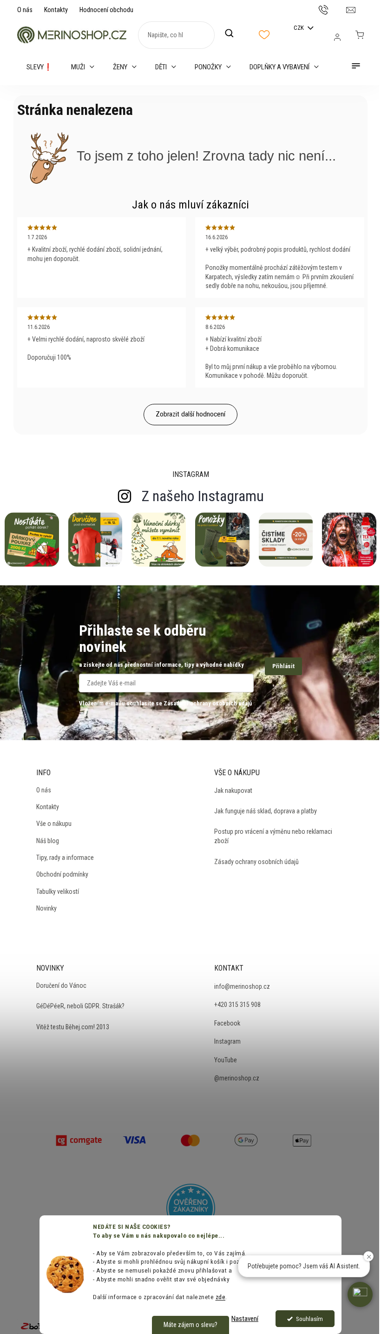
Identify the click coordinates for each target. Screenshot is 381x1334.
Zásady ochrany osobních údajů (256, 861)
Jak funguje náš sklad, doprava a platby (265, 811)
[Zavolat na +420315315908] (332, 9)
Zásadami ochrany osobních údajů (208, 703)
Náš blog (47, 841)
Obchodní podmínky (62, 874)
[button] (360, 1294)
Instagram (227, 1041)
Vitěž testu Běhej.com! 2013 (72, 1027)
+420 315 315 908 (237, 1004)
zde (221, 1296)
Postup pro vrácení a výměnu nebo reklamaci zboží (273, 836)
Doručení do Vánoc (61, 985)
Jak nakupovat (233, 790)
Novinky (46, 908)
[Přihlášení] (337, 37)
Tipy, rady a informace (65, 857)
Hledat (234, 33)
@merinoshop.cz (236, 1078)
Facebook (227, 1023)
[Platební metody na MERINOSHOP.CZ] (79, 1139)
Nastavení (244, 1318)
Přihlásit (283, 666)
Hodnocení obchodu (106, 9)
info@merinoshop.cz (242, 986)
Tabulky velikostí (57, 891)
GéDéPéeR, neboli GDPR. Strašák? (80, 1006)
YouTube (225, 1060)
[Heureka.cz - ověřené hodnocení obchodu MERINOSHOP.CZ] (190, 1208)
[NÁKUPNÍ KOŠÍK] (359, 35)
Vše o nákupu (54, 823)
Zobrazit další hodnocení (190, 414)
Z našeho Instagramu (203, 496)
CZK (299, 27)
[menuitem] (39, 67)
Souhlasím (309, 1318)
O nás (25, 9)
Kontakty (56, 9)
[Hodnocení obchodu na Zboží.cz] (37, 1325)
